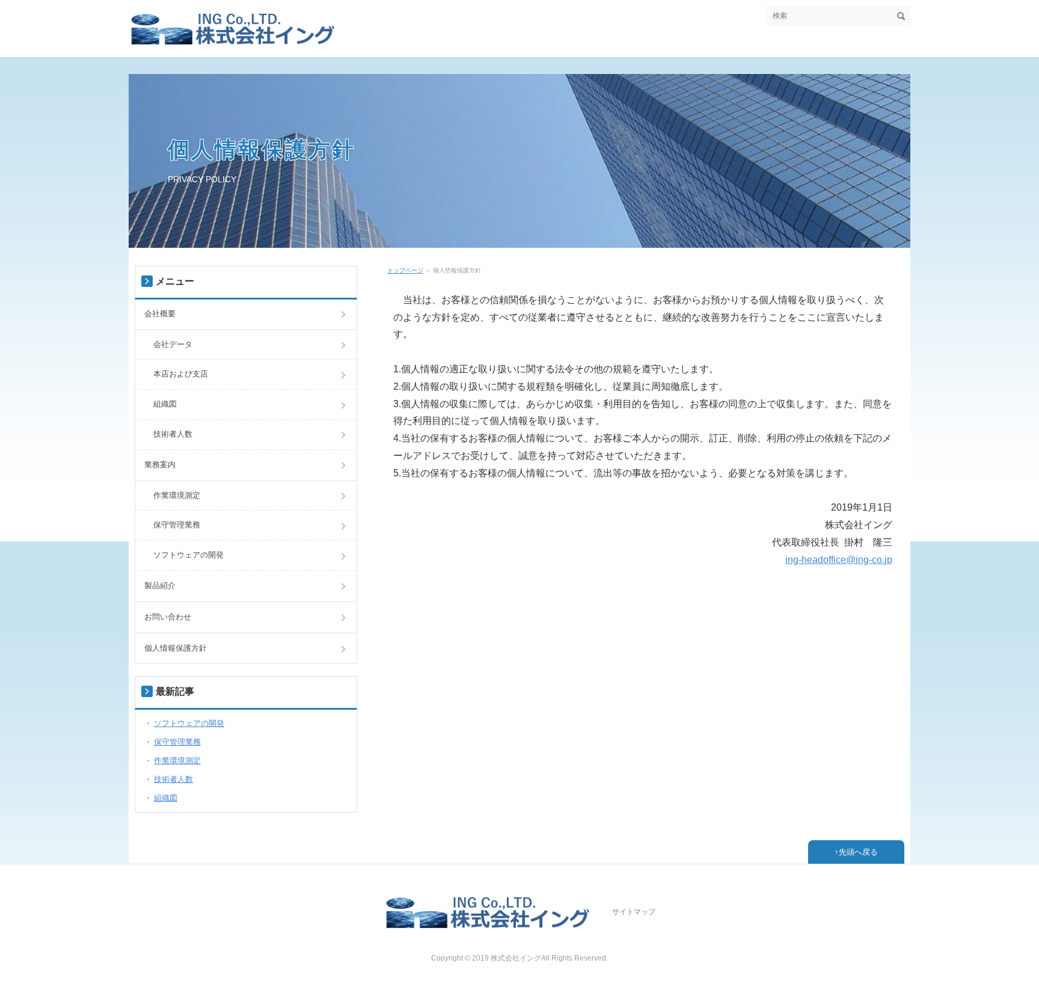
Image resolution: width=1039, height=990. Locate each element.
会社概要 (160, 313)
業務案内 (160, 464)
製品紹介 (160, 585)
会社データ (172, 344)
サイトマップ (633, 912)
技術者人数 (172, 433)
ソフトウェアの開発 (188, 554)
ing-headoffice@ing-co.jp (838, 560)
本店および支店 (180, 373)
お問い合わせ (167, 616)
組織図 (165, 403)
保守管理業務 (176, 524)
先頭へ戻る (858, 851)
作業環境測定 (176, 495)
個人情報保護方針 (261, 149)
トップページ (405, 270)
